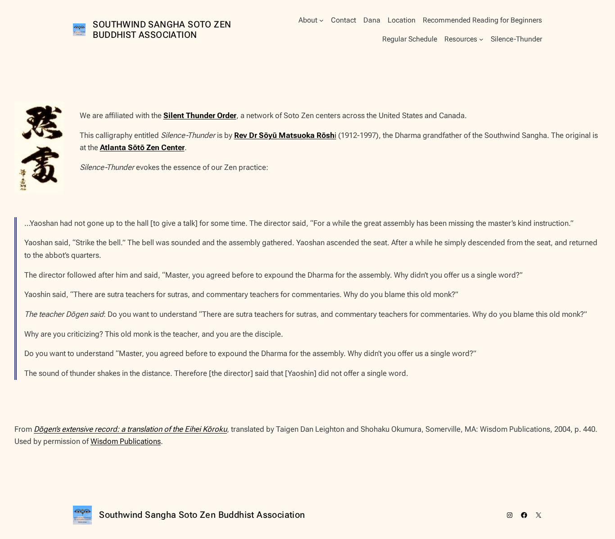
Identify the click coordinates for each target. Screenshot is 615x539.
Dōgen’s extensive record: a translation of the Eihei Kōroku (130, 429)
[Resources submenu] (481, 39)
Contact (343, 20)
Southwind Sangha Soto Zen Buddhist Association (162, 29)
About (307, 20)
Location (402, 20)
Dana (371, 20)
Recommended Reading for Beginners (482, 20)
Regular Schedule (409, 39)
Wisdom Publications (125, 441)
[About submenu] (321, 20)
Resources (460, 39)
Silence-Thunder (516, 39)
